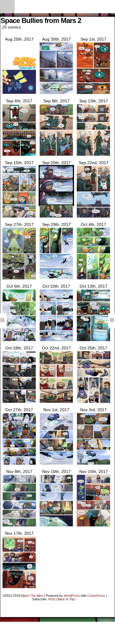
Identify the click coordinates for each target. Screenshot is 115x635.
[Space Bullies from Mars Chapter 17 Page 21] (19, 526)
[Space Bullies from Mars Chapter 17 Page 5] (93, 155)
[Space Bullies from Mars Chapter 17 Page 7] (56, 217)
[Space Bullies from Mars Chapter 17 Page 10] (56, 278)
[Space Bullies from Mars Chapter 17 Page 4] (56, 155)
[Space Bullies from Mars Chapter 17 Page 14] (93, 340)
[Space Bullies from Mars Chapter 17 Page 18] (19, 464)
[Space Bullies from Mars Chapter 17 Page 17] (93, 402)
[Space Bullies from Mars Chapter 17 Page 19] (56, 464)
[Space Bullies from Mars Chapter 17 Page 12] (19, 340)
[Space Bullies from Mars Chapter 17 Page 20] (93, 464)
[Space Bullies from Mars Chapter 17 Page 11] (93, 278)
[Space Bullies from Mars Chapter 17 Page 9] (19, 278)
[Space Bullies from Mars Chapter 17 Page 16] (56, 402)
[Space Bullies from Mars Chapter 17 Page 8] (93, 217)
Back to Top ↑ (67, 599)
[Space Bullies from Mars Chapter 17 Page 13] (56, 340)
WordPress (72, 595)
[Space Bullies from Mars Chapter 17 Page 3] (19, 155)
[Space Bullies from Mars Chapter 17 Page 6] (19, 217)
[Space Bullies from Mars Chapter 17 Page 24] (19, 587)
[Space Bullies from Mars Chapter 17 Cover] (19, 93)
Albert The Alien (32, 595)
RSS (51, 599)
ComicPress (96, 595)
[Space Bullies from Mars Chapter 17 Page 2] (93, 93)
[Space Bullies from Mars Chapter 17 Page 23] (93, 526)
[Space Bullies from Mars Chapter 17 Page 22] (56, 526)
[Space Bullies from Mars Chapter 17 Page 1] (56, 93)
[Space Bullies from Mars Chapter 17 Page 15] (19, 402)
